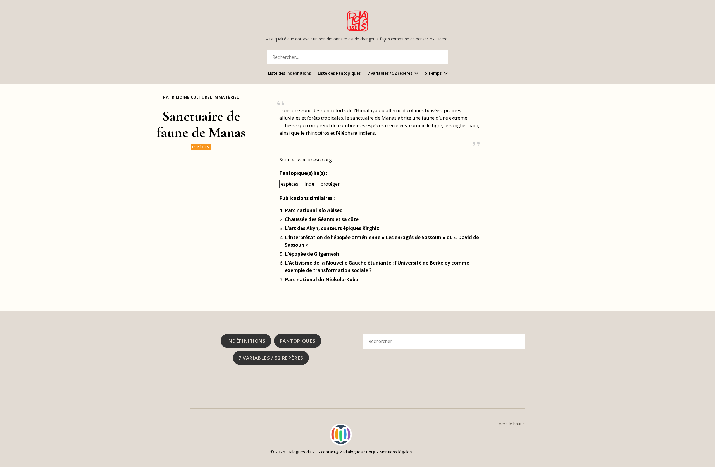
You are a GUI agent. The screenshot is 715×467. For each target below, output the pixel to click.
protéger (330, 184)
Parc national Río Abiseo (314, 210)
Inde (309, 184)
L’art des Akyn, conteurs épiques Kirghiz (332, 228)
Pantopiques (298, 341)
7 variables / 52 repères (390, 73)
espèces (201, 147)
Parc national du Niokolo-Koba (321, 279)
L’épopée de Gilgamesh (312, 254)
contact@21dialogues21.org (348, 451)
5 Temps (433, 73)
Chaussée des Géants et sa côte (322, 219)
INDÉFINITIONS (245, 341)
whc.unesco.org (315, 159)
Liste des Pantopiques (339, 73)
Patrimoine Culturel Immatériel (201, 97)
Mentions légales (395, 451)
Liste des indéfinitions (289, 73)
